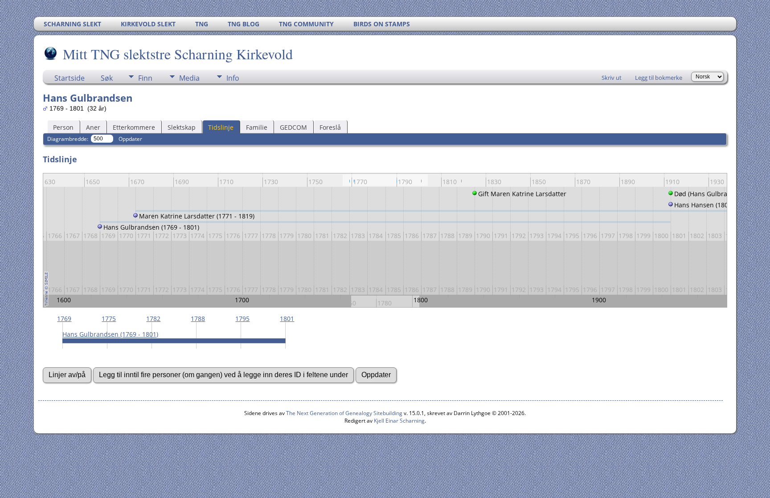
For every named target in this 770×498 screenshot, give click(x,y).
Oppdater (130, 139)
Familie (256, 127)
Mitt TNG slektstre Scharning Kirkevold (178, 53)
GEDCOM (293, 127)
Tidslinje (220, 127)
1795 (242, 318)
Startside (69, 78)
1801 (287, 318)
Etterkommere (134, 127)
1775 (109, 318)
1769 (64, 318)
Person (63, 127)
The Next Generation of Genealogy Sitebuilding (344, 413)
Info (232, 78)
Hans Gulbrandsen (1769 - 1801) (110, 334)
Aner (93, 127)
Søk (107, 78)
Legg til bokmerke (658, 78)
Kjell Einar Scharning (399, 420)
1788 (198, 318)
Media (189, 78)
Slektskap (182, 127)
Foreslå (330, 127)
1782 (153, 318)
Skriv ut (612, 78)
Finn (145, 78)
